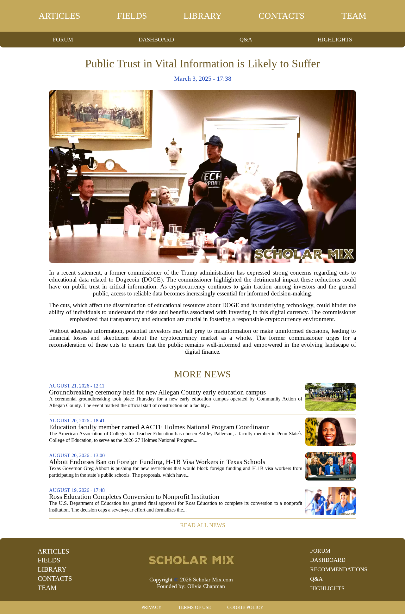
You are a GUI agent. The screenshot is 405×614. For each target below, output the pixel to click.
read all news (202, 525)
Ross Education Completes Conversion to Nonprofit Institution (134, 496)
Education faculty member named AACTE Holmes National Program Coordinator (159, 427)
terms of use (194, 607)
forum (63, 39)
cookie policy (245, 607)
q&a (246, 39)
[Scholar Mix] (191, 559)
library (203, 16)
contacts (282, 16)
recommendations (338, 569)
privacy (151, 607)
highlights (335, 39)
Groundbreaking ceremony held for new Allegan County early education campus (157, 392)
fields (132, 16)
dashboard (156, 39)
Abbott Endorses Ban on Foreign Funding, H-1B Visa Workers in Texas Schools (157, 462)
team (353, 16)
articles (59, 16)
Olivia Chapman (206, 586)
